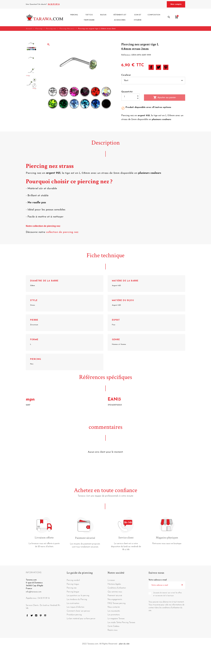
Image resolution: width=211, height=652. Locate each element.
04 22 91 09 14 (54, 4)
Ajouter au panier (164, 97)
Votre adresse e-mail (158, 580)
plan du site (124, 643)
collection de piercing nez (62, 232)
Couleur (126, 75)
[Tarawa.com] (44, 17)
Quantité (127, 92)
